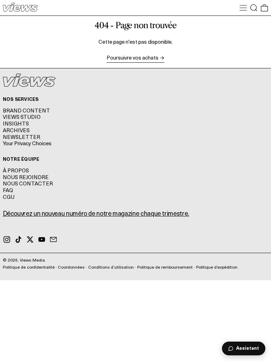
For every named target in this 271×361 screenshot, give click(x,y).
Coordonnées (71, 267)
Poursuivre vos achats (132, 58)
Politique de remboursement (165, 267)
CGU (8, 197)
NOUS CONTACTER (28, 184)
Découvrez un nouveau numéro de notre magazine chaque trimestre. (96, 214)
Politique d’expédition (216, 267)
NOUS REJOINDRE (26, 177)
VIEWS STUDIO (22, 117)
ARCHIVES (16, 131)
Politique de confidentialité (29, 267)
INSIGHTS (16, 124)
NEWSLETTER (21, 137)
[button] (254, 7)
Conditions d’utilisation (111, 267)
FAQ (8, 191)
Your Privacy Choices (27, 144)
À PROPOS (16, 171)
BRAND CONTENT (26, 111)
